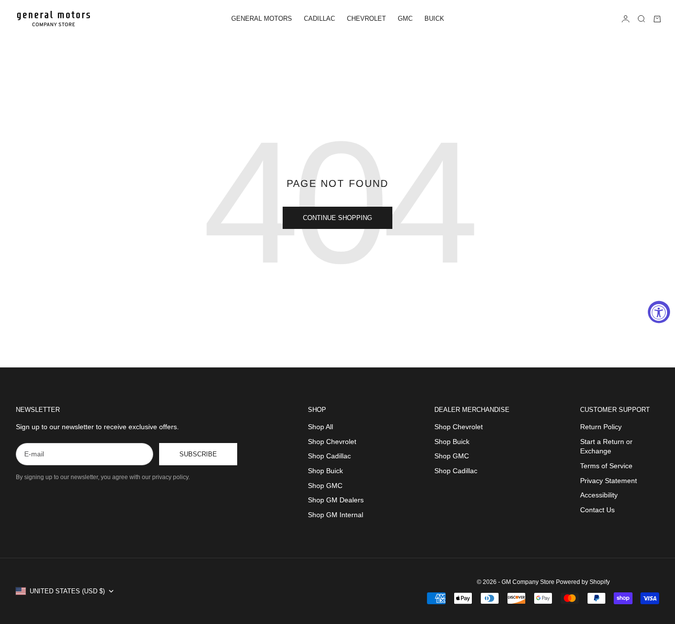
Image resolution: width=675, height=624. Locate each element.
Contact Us (597, 510)
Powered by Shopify (583, 582)
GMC (405, 18)
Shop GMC (325, 486)
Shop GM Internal (335, 515)
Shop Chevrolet (332, 442)
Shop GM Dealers (336, 500)
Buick (434, 18)
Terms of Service (606, 466)
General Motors (261, 18)
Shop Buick (325, 471)
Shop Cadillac (329, 456)
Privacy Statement (608, 481)
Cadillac (319, 18)
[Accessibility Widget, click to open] (659, 312)
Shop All (320, 427)
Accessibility (599, 495)
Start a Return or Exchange (606, 446)
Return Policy (601, 427)
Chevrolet (366, 18)
